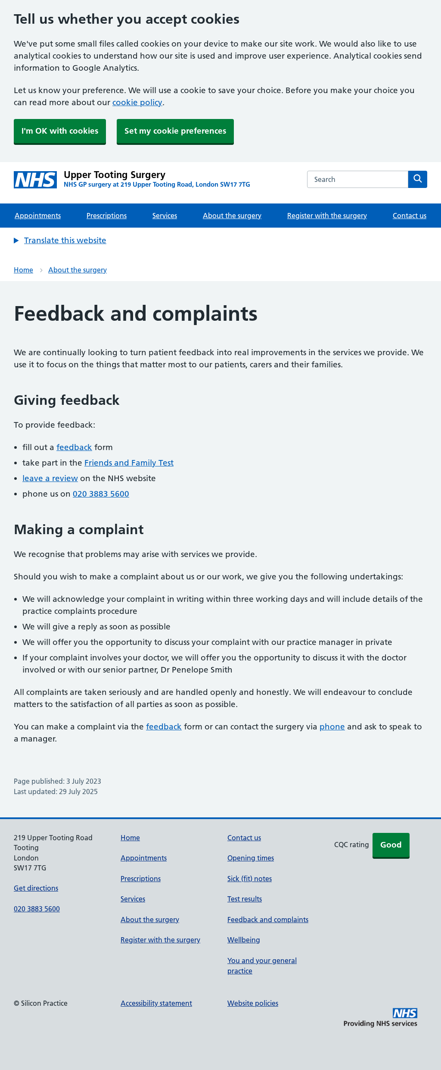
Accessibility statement (156, 1003)
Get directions (36, 888)
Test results (244, 899)
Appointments (38, 215)
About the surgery (232, 215)
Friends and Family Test (129, 463)
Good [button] (391, 845)
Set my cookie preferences (175, 131)
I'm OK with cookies (60, 131)
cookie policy (137, 102)
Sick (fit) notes (249, 878)
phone (332, 727)
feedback (74, 447)
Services (164, 215)
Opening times (250, 858)
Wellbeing (243, 939)
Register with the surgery (327, 215)
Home (23, 270)
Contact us (409, 215)
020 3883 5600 (101, 494)
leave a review (50, 478)
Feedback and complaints (267, 919)
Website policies (252, 1003)
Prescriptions (107, 215)
